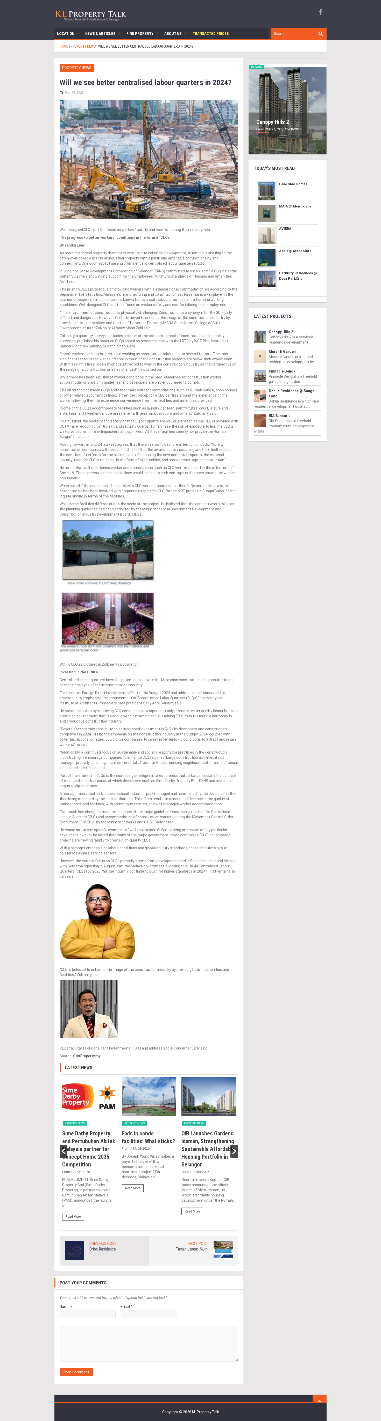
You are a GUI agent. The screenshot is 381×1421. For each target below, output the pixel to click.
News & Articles (100, 33)
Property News (76, 68)
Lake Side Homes (293, 184)
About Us (173, 33)
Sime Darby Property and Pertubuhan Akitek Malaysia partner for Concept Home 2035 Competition (88, 1149)
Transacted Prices (211, 33)
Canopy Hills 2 (272, 122)
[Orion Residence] (74, 1250)
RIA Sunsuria (280, 416)
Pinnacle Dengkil (283, 371)
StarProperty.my (87, 1056)
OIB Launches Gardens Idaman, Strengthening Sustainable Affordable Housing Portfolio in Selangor (208, 1149)
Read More (73, 1216)
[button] (63, 1151)
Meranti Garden (282, 351)
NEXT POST (198, 1243)
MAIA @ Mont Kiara (295, 206)
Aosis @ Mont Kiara (295, 251)
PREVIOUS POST (103, 1243)
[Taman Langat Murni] (223, 1250)
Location (65, 33)
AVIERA (285, 228)
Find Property (139, 33)
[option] (89, 1151)
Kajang (256, 67)
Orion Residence (102, 1249)
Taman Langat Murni (192, 1249)
